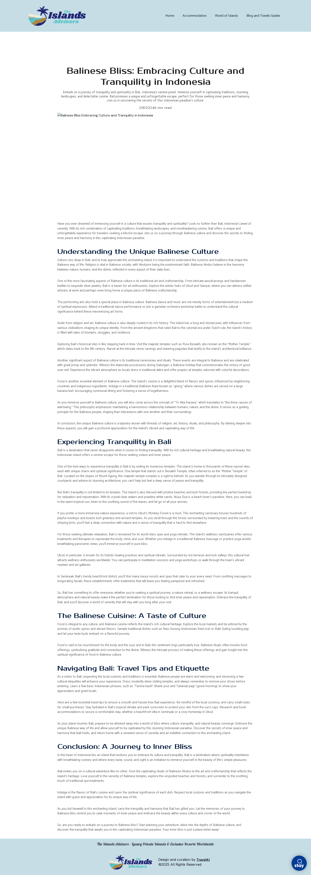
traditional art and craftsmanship (162, 281)
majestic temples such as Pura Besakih (174, 344)
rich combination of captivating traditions (107, 228)
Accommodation (194, 16)
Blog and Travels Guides (263, 16)
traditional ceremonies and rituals (148, 360)
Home (169, 16)
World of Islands (226, 16)
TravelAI (203, 860)
